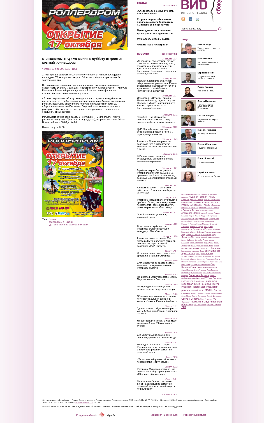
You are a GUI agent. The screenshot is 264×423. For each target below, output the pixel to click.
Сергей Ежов (186, 296)
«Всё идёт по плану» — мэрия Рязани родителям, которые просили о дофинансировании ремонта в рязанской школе (157, 348)
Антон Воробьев (187, 218)
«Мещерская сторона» (191, 202)
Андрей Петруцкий (209, 216)
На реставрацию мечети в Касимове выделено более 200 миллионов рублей (157, 323)
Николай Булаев (188, 264)
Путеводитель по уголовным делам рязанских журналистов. (155, 31)
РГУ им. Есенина (213, 278)
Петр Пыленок (212, 270)
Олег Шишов (212, 267)
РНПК (190, 281)
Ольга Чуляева (199, 270)
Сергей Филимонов (214, 296)
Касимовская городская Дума (192, 251)
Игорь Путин (208, 243)
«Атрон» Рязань (187, 194)
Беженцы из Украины (206, 221)
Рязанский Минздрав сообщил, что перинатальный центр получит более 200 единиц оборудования (157, 371)
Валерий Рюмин (188, 224)
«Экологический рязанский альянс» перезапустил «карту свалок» (156, 360)
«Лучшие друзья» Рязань (192, 200)
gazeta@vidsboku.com (85, 402)
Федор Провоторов (198, 305)
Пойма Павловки (209, 273)
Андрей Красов (194, 216)
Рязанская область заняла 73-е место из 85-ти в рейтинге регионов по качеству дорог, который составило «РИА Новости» (156, 242)
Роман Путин (199, 281)
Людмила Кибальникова (191, 256)
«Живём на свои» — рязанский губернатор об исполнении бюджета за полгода (156, 190)
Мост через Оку (216, 262)
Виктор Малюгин (202, 224)
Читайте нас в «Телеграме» (152, 44)
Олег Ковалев (198, 267)
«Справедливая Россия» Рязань (205, 208)
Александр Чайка (206, 210)
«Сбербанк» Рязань (199, 205)
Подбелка (185, 273)
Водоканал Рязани (202, 229)
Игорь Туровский (197, 245)
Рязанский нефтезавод (193, 287)
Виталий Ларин (196, 227)
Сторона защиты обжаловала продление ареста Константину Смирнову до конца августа (155, 22)
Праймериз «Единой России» (192, 278)
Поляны (213, 276)
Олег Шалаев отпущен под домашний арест (151, 215)
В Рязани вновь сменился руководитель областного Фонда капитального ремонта (155, 159)
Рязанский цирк (196, 290)
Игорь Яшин (208, 245)
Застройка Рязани (201, 240)
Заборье (190, 240)
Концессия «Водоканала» (164, 414)
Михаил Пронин (203, 262)
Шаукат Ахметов (214, 305)
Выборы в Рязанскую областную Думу (201, 235)
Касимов (216, 248)
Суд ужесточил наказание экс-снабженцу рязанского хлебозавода (156, 336)
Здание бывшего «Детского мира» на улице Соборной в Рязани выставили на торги (157, 311)
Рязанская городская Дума (199, 282)
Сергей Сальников (199, 296)
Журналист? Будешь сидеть (153, 39)
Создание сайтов (86, 415)
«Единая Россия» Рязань (202, 197)
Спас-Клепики (206, 299)
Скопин (185, 298)
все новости (168, 53)
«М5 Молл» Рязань (212, 200)
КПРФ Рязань (193, 248)
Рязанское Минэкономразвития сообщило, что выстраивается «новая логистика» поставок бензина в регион (157, 145)
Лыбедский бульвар (204, 254)
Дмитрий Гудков (207, 237)
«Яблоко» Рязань (190, 210)
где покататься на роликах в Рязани (68, 224)
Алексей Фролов (207, 213)
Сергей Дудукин (215, 293)
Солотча (195, 299)
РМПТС (184, 281)
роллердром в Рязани (61, 222)
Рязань (52, 219)
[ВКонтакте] (190, 20)
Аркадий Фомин (201, 218)
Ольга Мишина (187, 270)
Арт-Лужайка (214, 218)
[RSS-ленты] (183, 20)
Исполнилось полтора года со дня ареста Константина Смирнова (156, 254)
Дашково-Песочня (190, 237)
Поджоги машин (196, 273)
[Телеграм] (197, 20)
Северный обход (188, 293)
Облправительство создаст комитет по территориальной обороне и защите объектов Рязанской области (157, 299)
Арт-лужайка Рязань (189, 221)
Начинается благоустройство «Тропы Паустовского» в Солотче (157, 278)
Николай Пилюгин (203, 264)
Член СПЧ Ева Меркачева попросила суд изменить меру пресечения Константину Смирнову (156, 119)
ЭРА (183, 307)
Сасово (217, 290)
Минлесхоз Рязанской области (208, 259)
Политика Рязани (199, 275)
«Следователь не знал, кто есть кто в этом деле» (155, 12)
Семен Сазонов (203, 293)
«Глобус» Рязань (200, 194)
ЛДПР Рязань (188, 253)
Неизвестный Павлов (194, 414)
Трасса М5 (196, 302)
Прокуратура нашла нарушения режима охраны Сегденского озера (156, 287)
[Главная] (201, 21)
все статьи (169, 5)
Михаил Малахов (188, 262)
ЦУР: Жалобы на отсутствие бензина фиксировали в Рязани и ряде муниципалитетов (155, 132)
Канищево (205, 248)
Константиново (212, 251)
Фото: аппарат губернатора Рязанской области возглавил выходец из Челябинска (153, 229)
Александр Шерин (190, 213)
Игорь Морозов (196, 243)
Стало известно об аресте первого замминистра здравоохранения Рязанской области (156, 265)
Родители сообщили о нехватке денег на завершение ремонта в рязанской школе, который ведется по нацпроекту (156, 385)
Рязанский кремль (210, 284)
